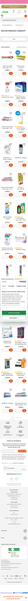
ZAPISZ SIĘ (21, 451)
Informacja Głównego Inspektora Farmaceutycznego (9, 568)
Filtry (14, 39)
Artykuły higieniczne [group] (7, 25)
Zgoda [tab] (4, 286)
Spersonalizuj (13, 318)
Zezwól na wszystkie (14, 312)
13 (17, 417)
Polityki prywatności (18, 463)
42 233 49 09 (14, 514)
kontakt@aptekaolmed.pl (14, 524)
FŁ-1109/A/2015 (5, 562)
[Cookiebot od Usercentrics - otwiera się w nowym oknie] (19, 282)
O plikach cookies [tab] (21, 286)
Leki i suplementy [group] (19, 25)
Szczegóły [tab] (11, 286)
